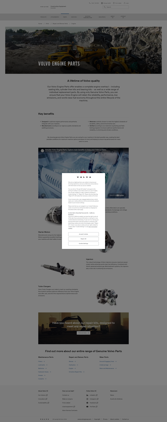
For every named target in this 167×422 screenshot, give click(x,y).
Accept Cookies (83, 234)
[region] (83, 211)
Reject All (83, 238)
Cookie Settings (83, 243)
